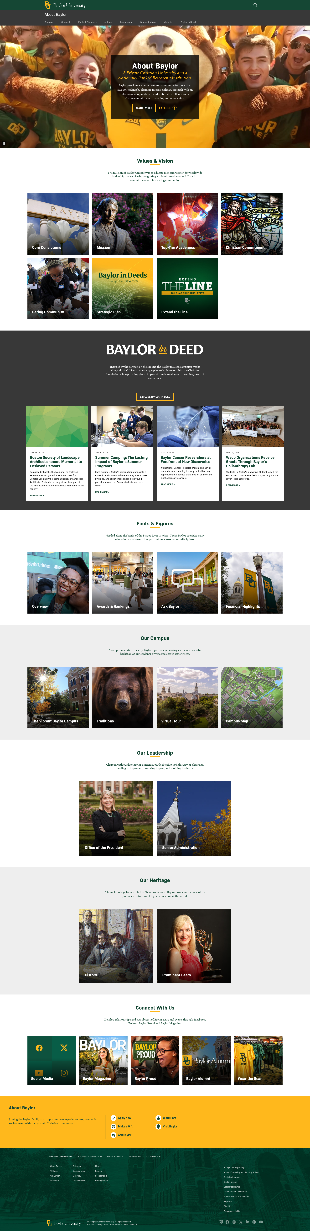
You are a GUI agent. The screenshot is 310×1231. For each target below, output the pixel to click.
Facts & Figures (86, 22)
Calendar (77, 1165)
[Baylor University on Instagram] (233, 1223)
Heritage (107, 22)
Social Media (101, 1175)
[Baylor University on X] (240, 1223)
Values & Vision (148, 22)
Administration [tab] (115, 1156)
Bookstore (54, 1180)
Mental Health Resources (235, 1191)
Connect (65, 22)
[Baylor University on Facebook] (226, 1223)
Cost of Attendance (232, 1176)
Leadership (126, 22)
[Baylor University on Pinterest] (253, 1223)
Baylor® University (106, 1221)
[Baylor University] (64, 5)
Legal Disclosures (232, 1186)
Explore (165, 108)
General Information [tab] (60, 1156)
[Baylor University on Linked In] (247, 1223)
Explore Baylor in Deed (155, 396)
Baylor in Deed (188, 22)
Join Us (168, 22)
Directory (77, 1175)
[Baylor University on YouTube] (260, 1223)
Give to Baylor (79, 1180)
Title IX (227, 1206)
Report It (228, 1201)
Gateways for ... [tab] (154, 1156)
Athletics (54, 1170)
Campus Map (79, 1170)
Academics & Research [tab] (90, 1156)
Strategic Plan (101, 1180)
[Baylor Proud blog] (220, 1223)
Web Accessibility (232, 1210)
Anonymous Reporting (234, 1167)
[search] (256, 5)
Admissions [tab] (135, 1156)
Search (98, 1170)
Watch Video (144, 108)
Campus (49, 22)
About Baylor (56, 14)
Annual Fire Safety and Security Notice (241, 1172)
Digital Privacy (230, 1181)
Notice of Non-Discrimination (237, 1196)
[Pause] (4, 143)
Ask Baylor (55, 1175)
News (97, 1165)
